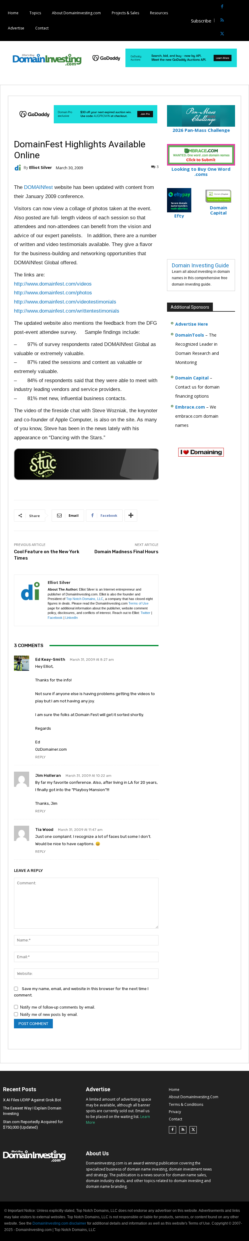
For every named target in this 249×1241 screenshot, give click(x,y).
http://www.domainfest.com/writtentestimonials (66, 311)
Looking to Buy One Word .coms (201, 171)
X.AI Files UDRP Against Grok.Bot (32, 1100)
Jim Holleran (48, 775)
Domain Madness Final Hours (126, 551)
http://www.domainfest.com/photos (53, 293)
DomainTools (189, 335)
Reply (40, 757)
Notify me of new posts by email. (49, 1014)
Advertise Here (191, 324)
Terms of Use (138, 603)
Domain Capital (192, 378)
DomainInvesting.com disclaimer (59, 1223)
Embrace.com (190, 407)
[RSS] (222, 20)
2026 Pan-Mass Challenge (201, 130)
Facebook (55, 617)
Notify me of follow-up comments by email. (57, 1007)
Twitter (145, 613)
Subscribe (201, 21)
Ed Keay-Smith (50, 659)
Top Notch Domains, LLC (84, 599)
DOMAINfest (38, 187)
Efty (179, 216)
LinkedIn (71, 617)
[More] (130, 515)
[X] (222, 34)
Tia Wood (44, 829)
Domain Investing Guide (200, 265)
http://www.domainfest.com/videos (53, 284)
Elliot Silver (40, 168)
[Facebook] (222, 7)
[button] (243, 20)
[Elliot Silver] (19, 168)
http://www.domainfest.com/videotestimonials (65, 302)
